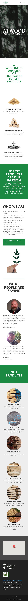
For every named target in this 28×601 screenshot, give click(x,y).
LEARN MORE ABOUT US (13, 242)
